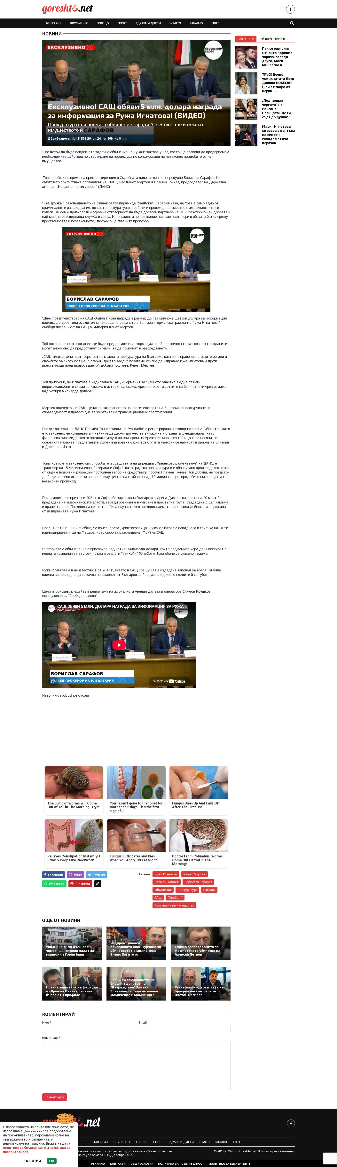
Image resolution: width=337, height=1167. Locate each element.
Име (46, 1022)
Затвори (32, 1160)
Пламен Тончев (166, 882)
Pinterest (82, 884)
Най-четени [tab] (246, 38)
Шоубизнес (79, 23)
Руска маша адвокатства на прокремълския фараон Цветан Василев (199, 991)
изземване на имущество (174, 905)
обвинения (163, 890)
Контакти (118, 1163)
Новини (52, 34)
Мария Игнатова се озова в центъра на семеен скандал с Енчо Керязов (278, 134)
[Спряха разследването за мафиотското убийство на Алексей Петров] (201, 943)
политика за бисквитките (24, 1147)
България (53, 23)
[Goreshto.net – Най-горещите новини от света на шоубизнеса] (67, 9)
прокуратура (187, 890)
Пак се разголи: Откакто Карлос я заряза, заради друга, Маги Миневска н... (277, 56)
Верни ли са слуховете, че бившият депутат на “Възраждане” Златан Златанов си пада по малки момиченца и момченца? (134, 987)
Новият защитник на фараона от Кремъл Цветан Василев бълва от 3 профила (72, 991)
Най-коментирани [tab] (272, 38)
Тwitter (99, 875)
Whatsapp (57, 884)
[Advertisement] (88, 728)
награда (209, 890)
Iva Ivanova (60, 138)
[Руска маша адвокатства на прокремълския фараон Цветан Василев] (201, 984)
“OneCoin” (175, 897)
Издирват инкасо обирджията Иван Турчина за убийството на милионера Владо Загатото (135, 948)
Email (143, 1022)
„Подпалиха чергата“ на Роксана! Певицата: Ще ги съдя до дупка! (276, 108)
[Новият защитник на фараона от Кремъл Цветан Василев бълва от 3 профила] (72, 984)
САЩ (158, 897)
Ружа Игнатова (165, 874)
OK (52, 1160)
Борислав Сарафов (198, 882)
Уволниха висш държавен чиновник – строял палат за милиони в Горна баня (70, 950)
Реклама (98, 1163)
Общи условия (141, 1163)
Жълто (175, 23)
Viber (78, 875)
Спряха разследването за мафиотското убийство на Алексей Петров (197, 950)
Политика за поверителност (181, 1163)
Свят (215, 23)
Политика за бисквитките (230, 1163)
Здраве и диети (148, 23)
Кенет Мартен (194, 874)
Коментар (51, 1037)
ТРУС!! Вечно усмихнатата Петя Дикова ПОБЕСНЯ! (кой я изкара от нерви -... (278, 82)
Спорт (122, 23)
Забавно (196, 23)
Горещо (103, 23)
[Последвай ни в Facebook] (290, 9)
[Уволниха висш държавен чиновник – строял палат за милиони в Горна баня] (72, 943)
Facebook (55, 875)
